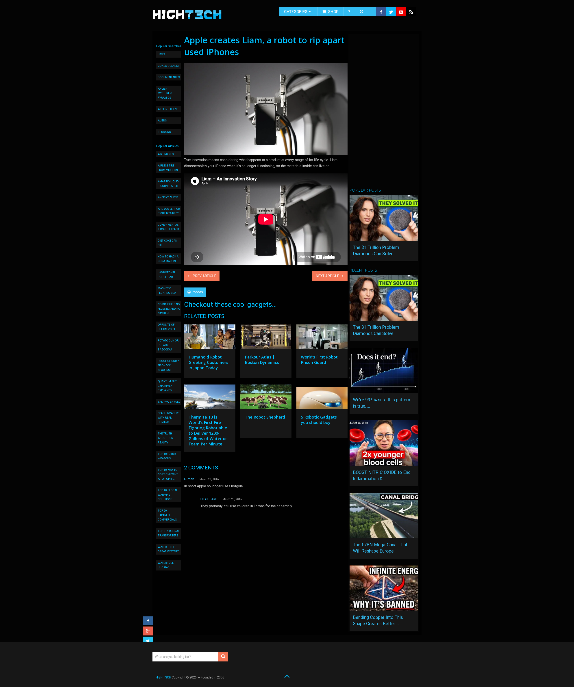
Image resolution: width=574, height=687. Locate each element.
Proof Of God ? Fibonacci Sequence (168, 365)
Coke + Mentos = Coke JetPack (168, 227)
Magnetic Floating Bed (167, 290)
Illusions (164, 132)
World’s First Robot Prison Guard (319, 359)
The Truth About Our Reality (165, 438)
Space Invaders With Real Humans (168, 418)
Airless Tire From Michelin (168, 168)
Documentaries (169, 77)
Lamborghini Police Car (167, 275)
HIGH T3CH (208, 499)
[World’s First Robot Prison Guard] (322, 337)
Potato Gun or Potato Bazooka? (168, 345)
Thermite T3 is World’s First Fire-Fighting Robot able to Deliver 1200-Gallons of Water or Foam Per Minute (208, 430)
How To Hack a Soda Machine (168, 259)
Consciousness (168, 65)
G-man (189, 479)
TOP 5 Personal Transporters (168, 533)
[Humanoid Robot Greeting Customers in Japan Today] (209, 337)
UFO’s (161, 54)
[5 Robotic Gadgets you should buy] (322, 398)
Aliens (162, 120)
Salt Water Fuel (169, 401)
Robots (197, 292)
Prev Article (204, 276)
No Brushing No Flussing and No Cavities (169, 309)
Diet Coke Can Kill (167, 243)
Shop (333, 11)
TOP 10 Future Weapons (167, 456)
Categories (295, 11)
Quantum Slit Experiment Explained (167, 386)
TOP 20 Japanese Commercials (167, 515)
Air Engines (166, 154)
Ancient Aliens (168, 109)
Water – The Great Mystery (168, 549)
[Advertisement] (383, 112)
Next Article (328, 276)
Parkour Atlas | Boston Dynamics (262, 359)
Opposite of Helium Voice (167, 327)
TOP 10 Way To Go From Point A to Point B (168, 474)
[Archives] (362, 11)
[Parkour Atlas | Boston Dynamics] (265, 337)
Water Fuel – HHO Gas (167, 565)
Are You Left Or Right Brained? (169, 211)
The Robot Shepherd (265, 417)
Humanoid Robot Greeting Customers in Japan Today (208, 362)
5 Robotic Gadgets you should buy (319, 419)
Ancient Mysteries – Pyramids (166, 93)
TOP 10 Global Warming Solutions (168, 495)
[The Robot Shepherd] (265, 398)
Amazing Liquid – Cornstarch (168, 184)
